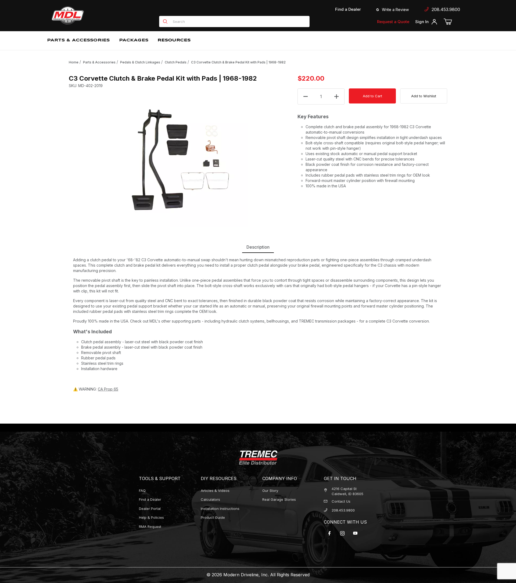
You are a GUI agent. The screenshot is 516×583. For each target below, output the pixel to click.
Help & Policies (151, 517)
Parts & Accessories (99, 62)
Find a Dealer (348, 9)
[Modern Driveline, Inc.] (92, 15)
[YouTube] (355, 533)
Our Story (270, 490)
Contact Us (341, 501)
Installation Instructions (220, 508)
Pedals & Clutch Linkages (140, 62)
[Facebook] (329, 533)
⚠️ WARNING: (95, 389)
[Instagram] (342, 533)
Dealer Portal (150, 508)
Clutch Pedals (176, 62)
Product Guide (213, 517)
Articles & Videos (215, 490)
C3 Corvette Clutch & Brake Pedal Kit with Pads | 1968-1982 (238, 62)
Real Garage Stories (279, 499)
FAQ (142, 490)
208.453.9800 (444, 9)
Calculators (210, 499)
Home (73, 62)
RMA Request (150, 526)
